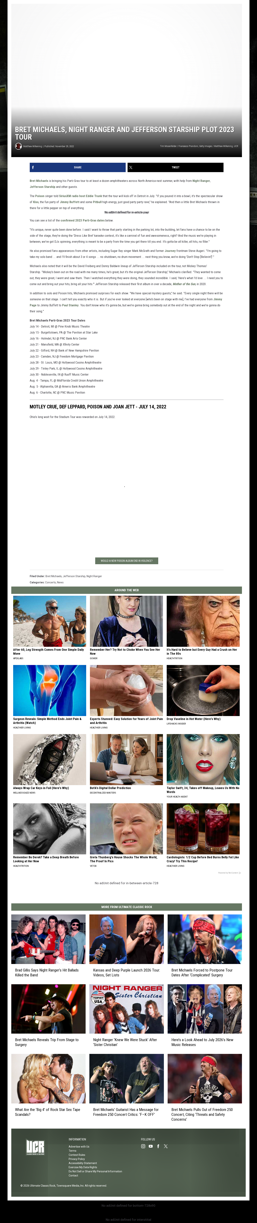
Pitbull (97, 202)
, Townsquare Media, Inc (69, 1185)
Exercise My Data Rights (83, 1167)
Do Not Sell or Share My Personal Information (95, 1171)
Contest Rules (77, 1154)
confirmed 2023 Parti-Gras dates (83, 220)
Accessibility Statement (83, 1163)
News (60, 582)
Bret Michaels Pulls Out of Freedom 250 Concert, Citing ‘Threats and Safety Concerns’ (202, 1114)
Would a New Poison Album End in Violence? (127, 560)
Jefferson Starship (42, 187)
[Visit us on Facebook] (159, 1146)
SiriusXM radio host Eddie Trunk (80, 196)
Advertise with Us (79, 1146)
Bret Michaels (39, 181)
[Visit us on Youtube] (152, 1146)
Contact (73, 1175)
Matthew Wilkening (32, 146)
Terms (72, 1150)
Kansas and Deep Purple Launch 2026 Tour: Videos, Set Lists (126, 972)
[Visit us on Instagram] (144, 1146)
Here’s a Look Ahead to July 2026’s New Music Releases (202, 1042)
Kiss (36, 202)
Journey (170, 251)
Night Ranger (201, 181)
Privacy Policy (77, 1158)
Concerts (50, 582)
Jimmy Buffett (69, 202)
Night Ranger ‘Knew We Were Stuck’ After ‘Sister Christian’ (125, 1042)
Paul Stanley (70, 305)
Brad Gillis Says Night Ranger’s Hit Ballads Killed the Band (47, 972)
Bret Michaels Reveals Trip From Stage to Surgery (47, 1042)
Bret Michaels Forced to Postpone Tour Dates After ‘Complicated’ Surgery (202, 972)
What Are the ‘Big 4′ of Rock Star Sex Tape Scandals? (47, 1112)
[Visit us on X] (167, 1146)
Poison (39, 196)
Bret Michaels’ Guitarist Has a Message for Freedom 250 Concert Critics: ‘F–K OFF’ (126, 1112)
